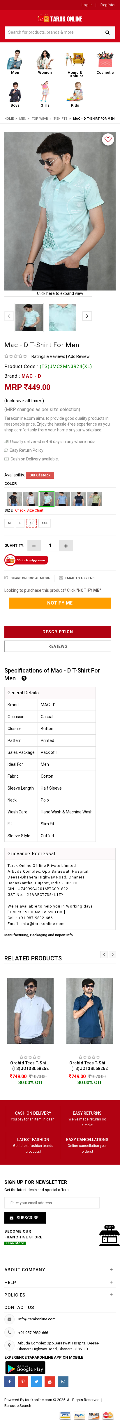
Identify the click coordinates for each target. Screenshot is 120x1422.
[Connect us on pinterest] (23, 1381)
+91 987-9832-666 (33, 1332)
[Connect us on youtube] (50, 1381)
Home (9, 119)
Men (22, 119)
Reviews (58, 646)
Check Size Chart (29, 510)
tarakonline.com (39, 1400)
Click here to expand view (60, 293)
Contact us (19, 1307)
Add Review (79, 356)
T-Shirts (61, 119)
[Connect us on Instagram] (63, 1381)
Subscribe (27, 1217)
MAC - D (31, 376)
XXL (44, 523)
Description (58, 632)
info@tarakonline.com (37, 1319)
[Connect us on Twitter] (36, 1381)
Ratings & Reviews (48, 356)
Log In (87, 5)
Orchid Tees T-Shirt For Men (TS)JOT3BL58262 (32, 1066)
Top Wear (40, 119)
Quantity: (14, 545)
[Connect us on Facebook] (9, 1381)
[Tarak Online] (60, 17)
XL (31, 523)
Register (108, 5)
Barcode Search (17, 1405)
